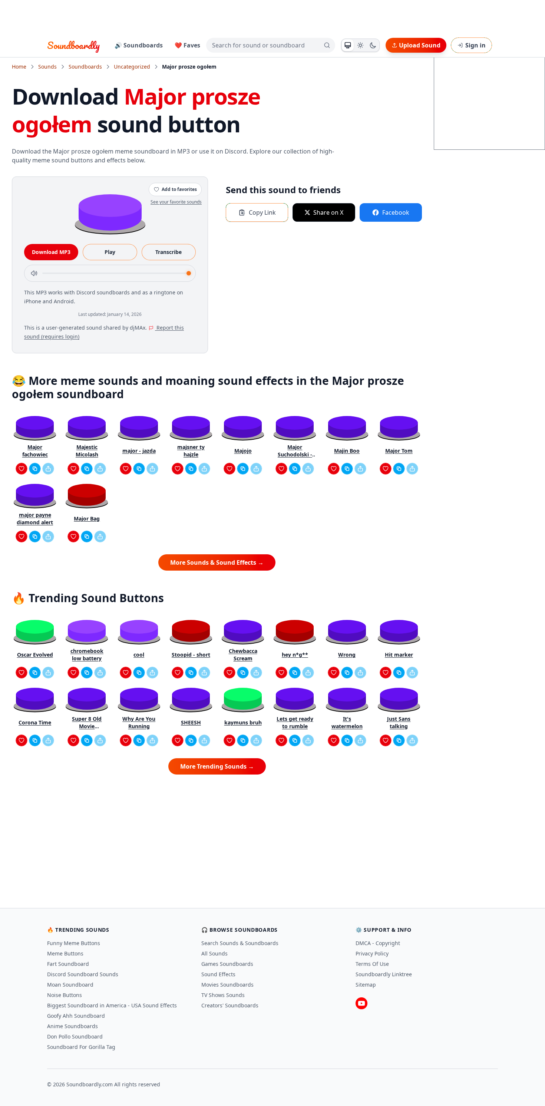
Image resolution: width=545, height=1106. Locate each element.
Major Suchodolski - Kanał (295, 450)
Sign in (475, 45)
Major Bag (87, 518)
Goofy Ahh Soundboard (76, 1015)
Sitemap (366, 984)
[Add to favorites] (21, 469)
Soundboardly (73, 45)
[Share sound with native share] (48, 469)
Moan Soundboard (70, 984)
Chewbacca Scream (243, 654)
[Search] (327, 45)
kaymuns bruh (243, 722)
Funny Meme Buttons (73, 943)
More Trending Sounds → (217, 766)
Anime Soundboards (72, 1026)
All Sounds (214, 953)
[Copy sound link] (35, 469)
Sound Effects (218, 974)
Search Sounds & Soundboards (239, 943)
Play (110, 251)
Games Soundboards (227, 963)
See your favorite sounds (176, 202)
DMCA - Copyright (378, 943)
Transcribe (168, 251)
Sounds (47, 66)
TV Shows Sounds (223, 994)
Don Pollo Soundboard (75, 1036)
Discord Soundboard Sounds (82, 974)
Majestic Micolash (87, 450)
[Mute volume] (34, 273)
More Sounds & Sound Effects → (217, 562)
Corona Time (35, 722)
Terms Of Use (372, 963)
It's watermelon (347, 722)
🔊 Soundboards (139, 45)
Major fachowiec (35, 450)
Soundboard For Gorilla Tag (81, 1046)
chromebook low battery (86, 654)
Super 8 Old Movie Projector (87, 722)
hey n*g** (295, 654)
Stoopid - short (191, 654)
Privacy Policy (372, 953)
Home (19, 66)
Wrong (347, 654)
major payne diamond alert (35, 518)
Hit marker (399, 654)
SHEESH (191, 722)
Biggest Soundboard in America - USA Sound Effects (112, 1005)
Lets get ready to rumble (295, 722)
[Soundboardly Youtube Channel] (361, 1003)
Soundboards (85, 66)
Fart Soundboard (68, 963)
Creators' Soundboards (229, 1005)
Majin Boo (347, 450)
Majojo (243, 450)
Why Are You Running (138, 722)
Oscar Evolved (35, 654)
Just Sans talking (398, 722)
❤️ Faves (187, 45)
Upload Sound (419, 45)
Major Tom (399, 450)
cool (138, 654)
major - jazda (139, 450)
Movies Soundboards (227, 984)
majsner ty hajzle (191, 450)
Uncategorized (132, 66)
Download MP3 (51, 251)
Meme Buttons (65, 953)
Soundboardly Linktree (384, 974)
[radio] (348, 45)
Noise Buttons (64, 994)
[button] (110, 212)
